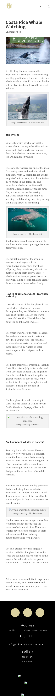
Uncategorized (13, 31)
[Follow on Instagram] (27, 612)
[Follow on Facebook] (15, 612)
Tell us (9, 579)
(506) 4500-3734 (27, 657)
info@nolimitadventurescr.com (26, 644)
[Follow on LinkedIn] (39, 612)
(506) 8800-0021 (27, 661)
